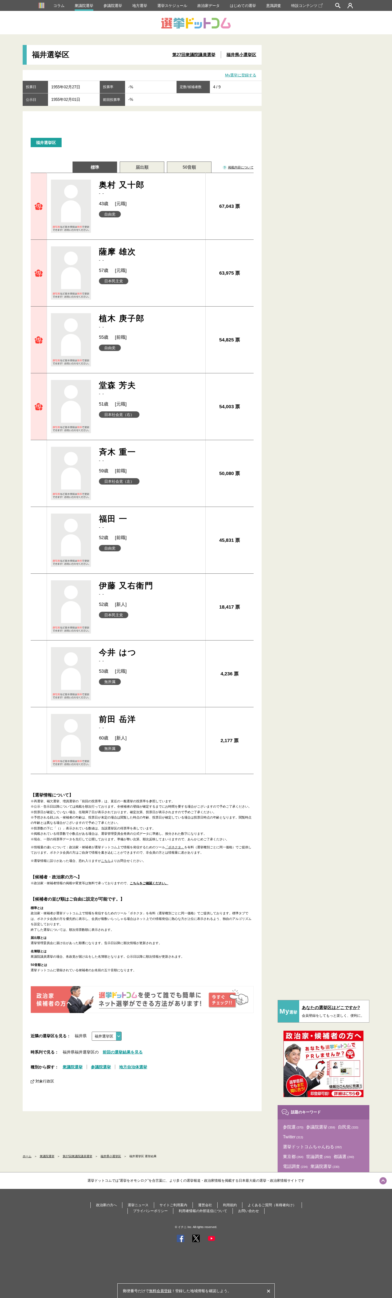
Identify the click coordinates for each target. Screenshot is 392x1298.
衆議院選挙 (84, 5)
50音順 (189, 167)
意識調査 (273, 5)
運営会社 (205, 1205)
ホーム (27, 1156)
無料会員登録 (160, 1291)
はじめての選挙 (243, 5)
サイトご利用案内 (173, 1205)
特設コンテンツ (304, 5)
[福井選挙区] (107, 1036)
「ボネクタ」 (174, 847)
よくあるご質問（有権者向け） (272, 1205)
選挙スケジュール (172, 5)
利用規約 (230, 1205)
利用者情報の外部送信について (203, 1211)
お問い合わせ (248, 1211)
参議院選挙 (112, 5)
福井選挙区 (46, 142)
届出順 (142, 167)
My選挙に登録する (240, 75)
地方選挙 (139, 5)
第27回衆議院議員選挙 (193, 54)
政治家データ (208, 5)
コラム (59, 5)
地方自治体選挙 (133, 1067)
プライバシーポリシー (150, 1211)
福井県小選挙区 (241, 54)
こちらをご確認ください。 (149, 883)
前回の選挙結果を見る (123, 1052)
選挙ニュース (138, 1205)
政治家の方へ (106, 1205)
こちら (106, 861)
